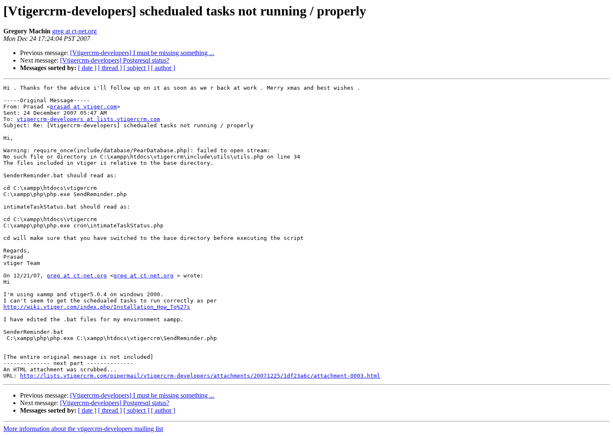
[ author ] (163, 67)
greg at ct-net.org (74, 31)
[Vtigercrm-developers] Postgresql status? (114, 60)
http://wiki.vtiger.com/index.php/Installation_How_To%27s (96, 307)
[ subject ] (136, 67)
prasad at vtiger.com (83, 106)
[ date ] (87, 67)
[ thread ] (110, 67)
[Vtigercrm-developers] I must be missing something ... (142, 52)
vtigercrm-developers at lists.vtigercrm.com (88, 119)
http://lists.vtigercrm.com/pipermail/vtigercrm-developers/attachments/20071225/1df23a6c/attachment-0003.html (200, 376)
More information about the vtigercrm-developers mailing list (83, 428)
